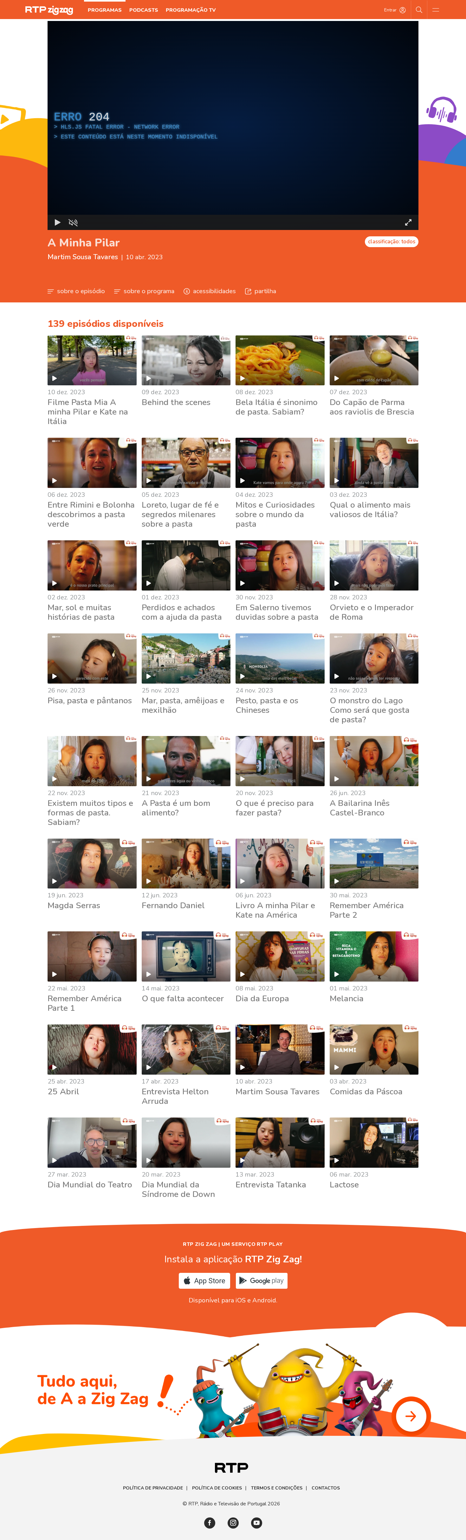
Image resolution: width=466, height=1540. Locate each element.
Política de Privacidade (153, 1488)
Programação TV (191, 10)
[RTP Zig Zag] (49, 10)
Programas (105, 10)
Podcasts (143, 10)
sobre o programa (149, 291)
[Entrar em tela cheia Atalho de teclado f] (408, 222)
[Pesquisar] (419, 9)
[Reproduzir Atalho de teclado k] (57, 222)
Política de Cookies (217, 1488)
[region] (233, 125)
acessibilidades (214, 291)
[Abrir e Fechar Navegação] (435, 9)
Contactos (326, 1488)
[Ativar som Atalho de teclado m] (73, 222)
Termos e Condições (276, 1488)
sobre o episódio (81, 291)
